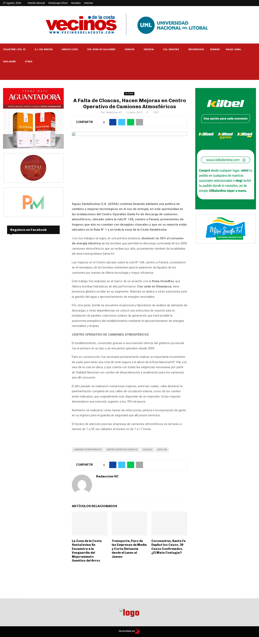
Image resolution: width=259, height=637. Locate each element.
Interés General (36, 3)
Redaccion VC (114, 112)
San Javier (9, 61)
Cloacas (147, 449)
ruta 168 (162, 449)
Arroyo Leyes (70, 49)
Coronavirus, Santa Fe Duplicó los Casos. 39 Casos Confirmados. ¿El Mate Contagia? (168, 547)
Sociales (76, 3)
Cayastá (129, 49)
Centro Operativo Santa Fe (122, 449)
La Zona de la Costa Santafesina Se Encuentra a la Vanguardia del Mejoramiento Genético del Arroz (87, 551)
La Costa (129, 93)
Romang (215, 49)
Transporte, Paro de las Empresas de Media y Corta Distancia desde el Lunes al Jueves (129, 549)
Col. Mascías (171, 49)
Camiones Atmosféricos (88, 449)
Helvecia (149, 49)
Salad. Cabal (233, 49)
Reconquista (196, 49)
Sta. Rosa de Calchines (101, 49)
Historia (88, 3)
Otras (28, 61)
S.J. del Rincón (43, 49)
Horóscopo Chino (58, 3)
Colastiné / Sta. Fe (14, 49)
